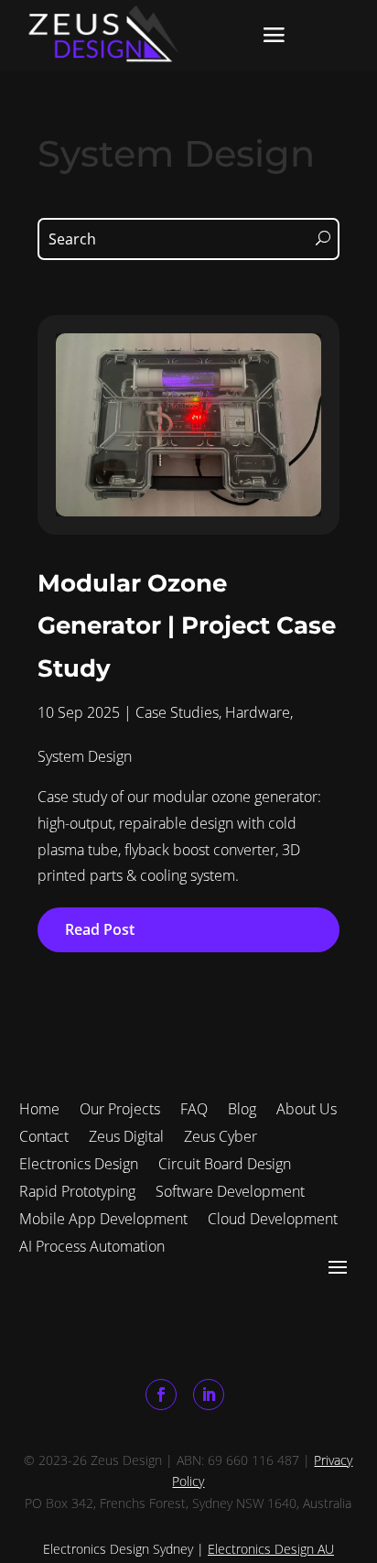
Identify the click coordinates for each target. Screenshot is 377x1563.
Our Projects (120, 1107)
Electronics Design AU (271, 1549)
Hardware (257, 712)
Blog (242, 1107)
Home (39, 1107)
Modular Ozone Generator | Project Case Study (187, 626)
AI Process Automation (92, 1244)
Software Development (230, 1189)
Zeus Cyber (220, 1134)
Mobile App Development (103, 1217)
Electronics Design (78, 1162)
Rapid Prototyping (77, 1189)
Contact (44, 1134)
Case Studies (177, 712)
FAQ (194, 1107)
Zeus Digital (126, 1134)
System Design (85, 756)
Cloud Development (273, 1217)
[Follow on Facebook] (161, 1394)
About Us (306, 1107)
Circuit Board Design (224, 1162)
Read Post (100, 929)
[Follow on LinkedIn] (208, 1394)
